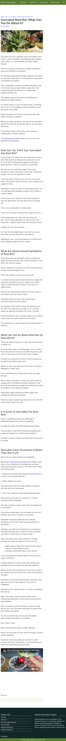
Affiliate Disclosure (7, 730)
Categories (4, 736)
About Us (4, 719)
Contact (3, 717)
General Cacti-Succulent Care (25, 16)
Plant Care (23, 2)
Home (2, 16)
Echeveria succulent (12, 138)
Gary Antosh (6, 26)
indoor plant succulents (18, 462)
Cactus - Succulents (10, 16)
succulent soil (34, 474)
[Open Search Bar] (63, 2)
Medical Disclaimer (7, 727)
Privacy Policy (5, 725)
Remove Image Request (8, 722)
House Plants (33, 2)
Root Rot (4, 695)
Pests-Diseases (55, 2)
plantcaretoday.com (31, 739)
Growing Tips (43, 2)
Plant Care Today (8, 2)
